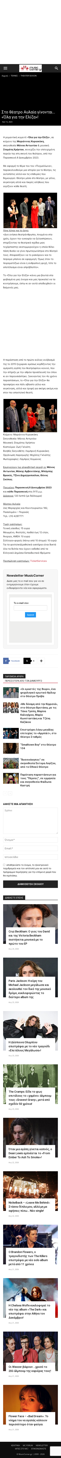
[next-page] (10, 793)
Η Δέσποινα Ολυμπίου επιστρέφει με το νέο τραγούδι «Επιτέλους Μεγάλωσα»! (29, 1046)
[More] (41, 661)
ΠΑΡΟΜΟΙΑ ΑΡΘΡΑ (14, 676)
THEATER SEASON (29, 75)
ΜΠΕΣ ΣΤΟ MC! (21, 1448)
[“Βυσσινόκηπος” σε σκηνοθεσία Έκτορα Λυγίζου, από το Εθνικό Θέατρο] (11, 763)
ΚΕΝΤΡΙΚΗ (15, 1445)
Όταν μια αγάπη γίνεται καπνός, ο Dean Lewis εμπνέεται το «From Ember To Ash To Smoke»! (30, 1153)
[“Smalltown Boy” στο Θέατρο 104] (11, 748)
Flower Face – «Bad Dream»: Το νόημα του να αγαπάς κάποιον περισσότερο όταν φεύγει (28, 1420)
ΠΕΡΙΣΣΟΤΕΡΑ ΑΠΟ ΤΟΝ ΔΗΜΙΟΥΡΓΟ (23, 681)
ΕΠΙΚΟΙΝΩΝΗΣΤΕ (38, 1448)
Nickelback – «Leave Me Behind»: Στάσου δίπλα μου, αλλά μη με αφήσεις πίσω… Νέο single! (29, 1206)
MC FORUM (28, 1445)
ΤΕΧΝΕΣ (14, 75)
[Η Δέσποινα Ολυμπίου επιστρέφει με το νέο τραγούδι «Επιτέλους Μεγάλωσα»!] (30, 1031)
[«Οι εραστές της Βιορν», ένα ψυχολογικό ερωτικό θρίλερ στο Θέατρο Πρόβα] (11, 692)
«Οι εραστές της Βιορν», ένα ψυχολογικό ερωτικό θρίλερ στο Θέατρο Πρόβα (38, 692)
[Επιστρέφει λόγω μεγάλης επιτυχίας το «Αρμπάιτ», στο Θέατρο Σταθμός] (11, 733)
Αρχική (5, 75)
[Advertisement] (30, 32)
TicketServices (38, 560)
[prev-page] (5, 793)
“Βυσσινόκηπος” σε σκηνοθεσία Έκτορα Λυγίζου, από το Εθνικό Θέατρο (38, 763)
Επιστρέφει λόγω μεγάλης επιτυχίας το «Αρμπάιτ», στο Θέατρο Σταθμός (38, 733)
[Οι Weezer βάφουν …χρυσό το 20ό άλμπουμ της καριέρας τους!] (30, 1351)
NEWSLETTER (42, 1445)
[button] (5, 68)
